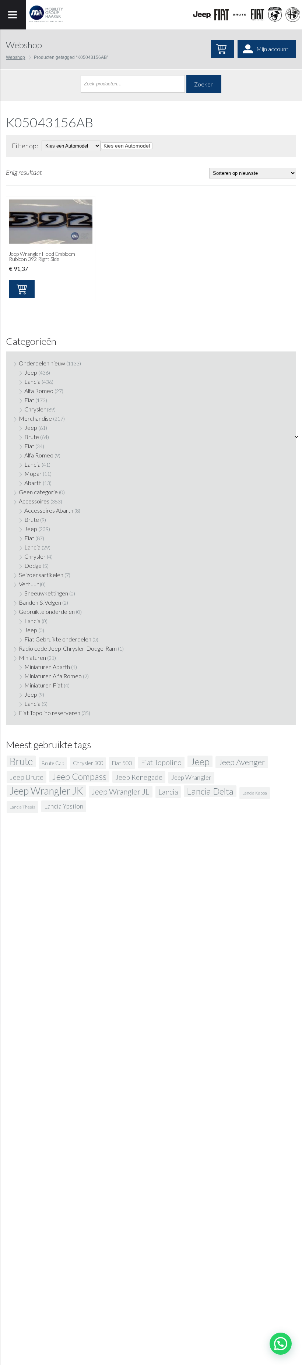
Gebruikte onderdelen (47, 611)
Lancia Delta (210, 791)
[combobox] (127, 145)
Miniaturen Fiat (43, 685)
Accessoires (34, 501)
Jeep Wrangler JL (121, 791)
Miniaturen (32, 657)
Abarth (33, 482)
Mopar (33, 473)
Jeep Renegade (138, 776)
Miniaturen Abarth (47, 666)
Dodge (33, 565)
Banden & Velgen (40, 602)
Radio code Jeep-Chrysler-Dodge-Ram (68, 648)
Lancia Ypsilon (63, 806)
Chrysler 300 (88, 763)
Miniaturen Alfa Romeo (53, 675)
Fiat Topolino (161, 762)
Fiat (29, 399)
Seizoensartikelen (41, 574)
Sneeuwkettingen (46, 593)
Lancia (32, 381)
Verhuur (29, 583)
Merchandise (35, 418)
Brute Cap (53, 763)
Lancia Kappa (254, 793)
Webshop (15, 57)
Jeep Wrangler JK (46, 791)
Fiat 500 (122, 763)
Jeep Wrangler (191, 777)
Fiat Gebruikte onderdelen (57, 639)
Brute (31, 436)
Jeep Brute (26, 776)
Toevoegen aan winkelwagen (22, 289)
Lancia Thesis (22, 807)
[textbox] (126, 145)
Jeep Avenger (241, 762)
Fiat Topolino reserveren (49, 712)
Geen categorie (38, 491)
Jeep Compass (79, 776)
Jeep (30, 372)
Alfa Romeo (38, 390)
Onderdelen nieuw (42, 363)
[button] (281, 1344)
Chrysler (35, 409)
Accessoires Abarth (48, 510)
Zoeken (204, 84)
